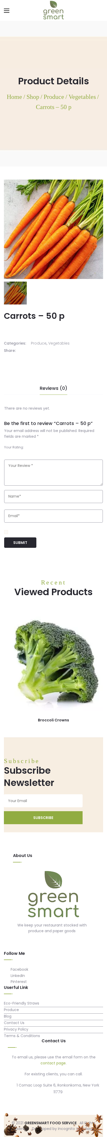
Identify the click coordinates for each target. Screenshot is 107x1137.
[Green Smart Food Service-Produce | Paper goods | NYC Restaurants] (53, 10)
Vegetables (59, 343)
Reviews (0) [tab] (53, 388)
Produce (38, 343)
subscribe (43, 817)
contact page (53, 1063)
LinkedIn (17, 975)
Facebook (19, 969)
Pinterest (18, 981)
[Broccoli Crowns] (53, 661)
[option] (15, 293)
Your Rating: (14, 447)
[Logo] (53, 895)
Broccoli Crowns (53, 720)
